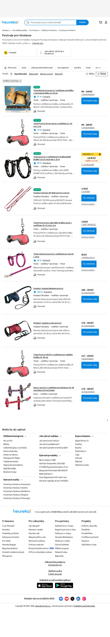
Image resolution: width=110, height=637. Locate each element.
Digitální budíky (9, 468)
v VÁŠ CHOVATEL (88, 224)
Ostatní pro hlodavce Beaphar (15, 495)
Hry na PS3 (7, 441)
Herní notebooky (10, 451)
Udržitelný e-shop (88, 544)
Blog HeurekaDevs (10, 548)
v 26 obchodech (87, 94)
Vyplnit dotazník (55, 574)
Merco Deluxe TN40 (47, 460)
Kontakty (6, 529)
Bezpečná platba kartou (39, 548)
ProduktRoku (87, 533)
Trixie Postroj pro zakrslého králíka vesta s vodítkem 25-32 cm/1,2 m (52, 224)
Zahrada (78, 458)
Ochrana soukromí (36, 544)
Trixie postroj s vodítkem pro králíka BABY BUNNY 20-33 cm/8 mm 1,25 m (52, 158)
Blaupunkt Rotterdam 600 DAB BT (53, 470)
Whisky (6, 444)
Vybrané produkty (48, 455)
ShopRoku (85, 529)
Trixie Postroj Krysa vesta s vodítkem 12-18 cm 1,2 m (52, 125)
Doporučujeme (82, 436)
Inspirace (85, 541)
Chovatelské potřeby (19, 30)
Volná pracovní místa (10, 537)
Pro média (6, 541)
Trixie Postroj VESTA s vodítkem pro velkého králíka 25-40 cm (53, 356)
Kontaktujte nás (55, 565)
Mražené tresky (9, 472)
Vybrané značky (11, 479)
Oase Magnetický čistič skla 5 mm (53, 477)
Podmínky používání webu (84, 606)
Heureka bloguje (9, 544)
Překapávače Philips (11, 458)
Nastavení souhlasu (37, 541)
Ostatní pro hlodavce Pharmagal (16, 498)
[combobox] (50, 22)
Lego (77, 454)
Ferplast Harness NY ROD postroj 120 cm (51, 193)
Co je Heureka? (8, 526)
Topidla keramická (10, 461)
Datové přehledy (62, 544)
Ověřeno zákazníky (89, 526)
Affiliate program (62, 548)
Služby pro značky (62, 541)
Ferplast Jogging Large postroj (47, 323)
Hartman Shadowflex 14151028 (52, 463)
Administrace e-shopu (64, 526)
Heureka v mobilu (36, 529)
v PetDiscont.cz (88, 257)
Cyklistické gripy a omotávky (15, 448)
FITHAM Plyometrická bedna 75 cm (53, 467)
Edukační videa (61, 552)
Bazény (78, 448)
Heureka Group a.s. (43, 606)
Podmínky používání (10, 533)
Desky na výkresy (10, 454)
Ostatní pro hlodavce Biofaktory (16, 491)
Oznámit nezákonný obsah (13, 552)
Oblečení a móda (82, 465)
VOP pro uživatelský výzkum (40, 552)
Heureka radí (34, 533)
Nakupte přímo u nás (37, 537)
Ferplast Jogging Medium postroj (48, 288)
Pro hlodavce (34, 30)
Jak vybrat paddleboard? (49, 444)
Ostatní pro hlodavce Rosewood (16, 484)
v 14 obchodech (87, 128)
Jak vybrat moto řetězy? (49, 441)
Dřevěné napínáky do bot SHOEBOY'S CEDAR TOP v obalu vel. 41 (55, 481)
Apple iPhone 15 (82, 441)
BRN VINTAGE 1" (46, 474)
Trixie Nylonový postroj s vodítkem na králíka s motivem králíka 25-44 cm (53, 92)
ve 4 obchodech (88, 392)
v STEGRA (85, 191)
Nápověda (59, 556)
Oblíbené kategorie (13, 436)
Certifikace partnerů (89, 537)
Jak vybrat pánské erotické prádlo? (53, 448)
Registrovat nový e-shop (65, 529)
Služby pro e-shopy (63, 533)
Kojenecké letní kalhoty (13, 465)
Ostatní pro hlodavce (49, 30)
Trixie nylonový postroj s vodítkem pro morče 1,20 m (55, 264)
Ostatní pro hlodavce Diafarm (15, 488)
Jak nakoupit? (34, 526)
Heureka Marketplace (64, 537)
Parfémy (78, 444)
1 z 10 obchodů (87, 165)
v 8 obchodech (87, 359)
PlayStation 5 (80, 451)
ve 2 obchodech (88, 293)
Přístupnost (7, 556)
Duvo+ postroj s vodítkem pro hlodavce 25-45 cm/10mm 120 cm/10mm (53, 389)
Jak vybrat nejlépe (48, 436)
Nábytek (78, 461)
